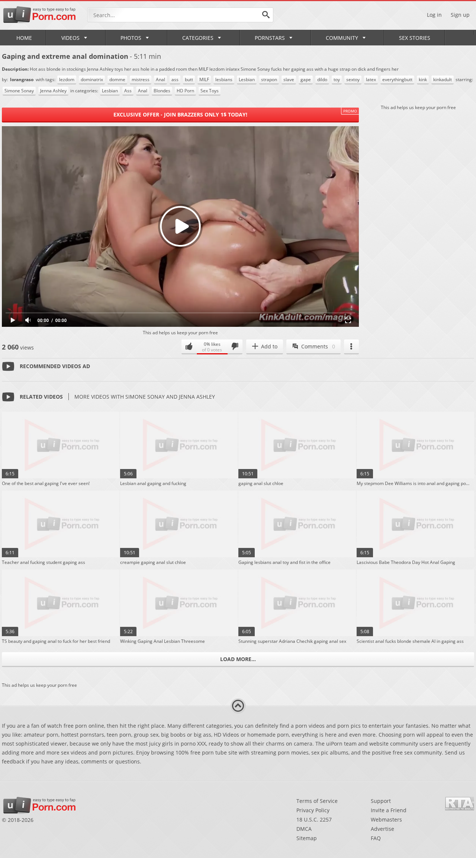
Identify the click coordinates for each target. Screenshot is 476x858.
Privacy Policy (312, 810)
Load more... (238, 659)
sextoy (353, 79)
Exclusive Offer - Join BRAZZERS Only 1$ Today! (180, 114)
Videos (70, 37)
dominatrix (92, 79)
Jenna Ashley (53, 90)
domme (117, 79)
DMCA (304, 828)
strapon (269, 79)
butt (189, 79)
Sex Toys (209, 90)
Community (342, 37)
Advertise (382, 828)
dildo (322, 79)
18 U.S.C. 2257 (314, 819)
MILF (204, 79)
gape (305, 79)
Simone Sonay (19, 90)
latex (371, 79)
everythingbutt (397, 79)
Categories (197, 37)
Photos (130, 37)
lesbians (223, 79)
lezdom (66, 79)
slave (288, 79)
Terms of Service (317, 800)
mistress (140, 79)
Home (24, 37)
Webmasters (386, 819)
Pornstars (270, 37)
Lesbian (247, 79)
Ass (128, 90)
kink (423, 79)
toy (337, 79)
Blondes (162, 90)
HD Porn (185, 90)
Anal (160, 79)
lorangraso (22, 79)
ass (174, 79)
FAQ (376, 838)
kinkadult (442, 79)
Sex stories (414, 37)
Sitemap (306, 838)
